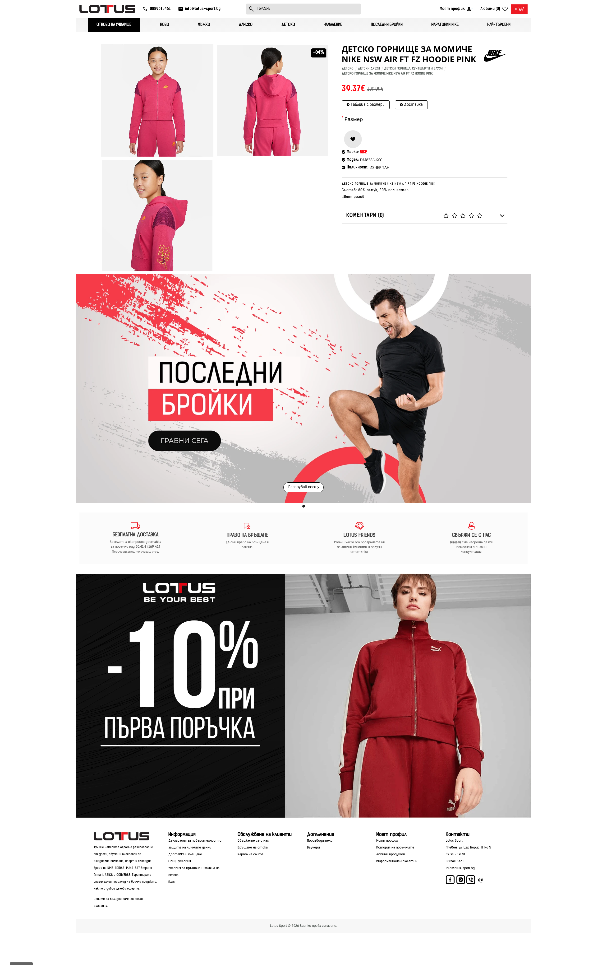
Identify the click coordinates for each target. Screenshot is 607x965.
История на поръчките (395, 847)
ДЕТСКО (348, 68)
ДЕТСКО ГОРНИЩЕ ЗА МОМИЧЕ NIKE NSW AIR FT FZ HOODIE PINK (387, 73)
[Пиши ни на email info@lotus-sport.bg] (480, 880)
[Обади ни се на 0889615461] (471, 880)
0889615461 (455, 861)
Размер (354, 119)
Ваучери (313, 847)
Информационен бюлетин (396, 861)
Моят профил (387, 841)
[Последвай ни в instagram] (460, 880)
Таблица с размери (368, 105)
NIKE (363, 152)
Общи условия (179, 861)
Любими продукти (390, 854)
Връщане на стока (253, 847)
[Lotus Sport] (126, 836)
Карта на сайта (250, 854)
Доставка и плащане (185, 854)
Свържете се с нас (253, 841)
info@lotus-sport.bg (460, 868)
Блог (171, 882)
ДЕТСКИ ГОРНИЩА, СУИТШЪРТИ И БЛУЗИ (413, 68)
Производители (319, 841)
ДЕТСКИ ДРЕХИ (369, 68)
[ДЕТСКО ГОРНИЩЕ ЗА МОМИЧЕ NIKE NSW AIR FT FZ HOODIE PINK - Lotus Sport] (157, 100)
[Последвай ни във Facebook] (450, 880)
